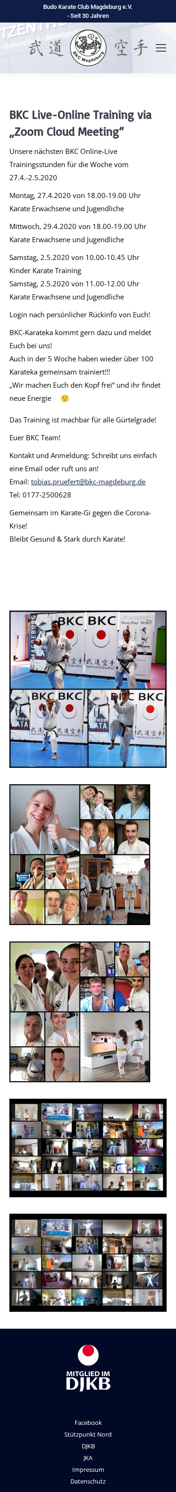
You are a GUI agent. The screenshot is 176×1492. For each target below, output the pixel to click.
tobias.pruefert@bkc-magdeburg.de (88, 481)
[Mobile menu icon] (161, 48)
